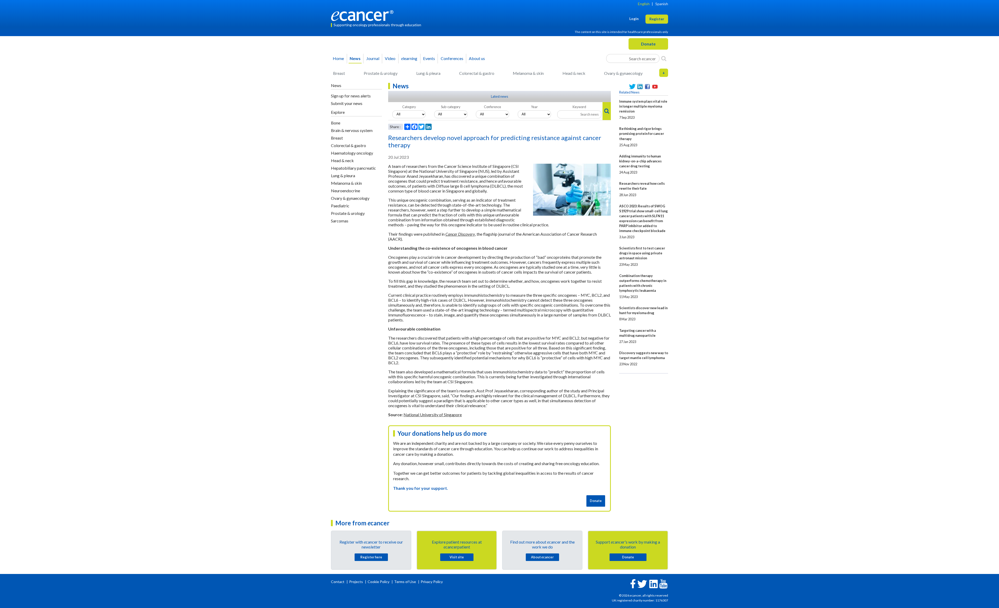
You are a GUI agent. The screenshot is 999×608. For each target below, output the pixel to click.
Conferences (452, 58)
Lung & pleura (428, 73)
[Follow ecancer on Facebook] (633, 583)
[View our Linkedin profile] (640, 86)
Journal (372, 58)
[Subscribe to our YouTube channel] (655, 86)
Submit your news (346, 103)
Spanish (661, 4)
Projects (356, 581)
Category (409, 107)
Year (534, 107)
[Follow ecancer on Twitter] (642, 583)
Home (338, 58)
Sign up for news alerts (351, 95)
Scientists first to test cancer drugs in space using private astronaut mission (642, 253)
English (644, 4)
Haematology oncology (352, 152)
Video (390, 58)
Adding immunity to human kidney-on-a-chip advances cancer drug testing (640, 161)
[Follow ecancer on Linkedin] (653, 583)
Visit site (457, 557)
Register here (371, 557)
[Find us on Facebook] (647, 86)
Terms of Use (405, 581)
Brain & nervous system (352, 130)
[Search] (663, 58)
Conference (492, 107)
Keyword (579, 107)
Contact (338, 581)
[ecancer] (363, 15)
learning (409, 58)
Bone (335, 122)
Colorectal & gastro (476, 73)
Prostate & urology (381, 73)
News (355, 58)
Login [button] (634, 18)
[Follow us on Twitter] (632, 86)
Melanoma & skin (528, 73)
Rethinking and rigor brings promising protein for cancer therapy (641, 134)
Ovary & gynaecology (623, 73)
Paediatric (340, 205)
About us (477, 58)
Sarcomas (339, 220)
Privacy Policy (432, 581)
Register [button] (656, 19)
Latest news (499, 96)
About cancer (542, 557)
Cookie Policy (378, 581)
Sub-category (450, 107)
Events (429, 58)
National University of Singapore (433, 414)
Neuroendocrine (345, 190)
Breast (339, 73)
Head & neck (573, 73)
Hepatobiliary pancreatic (353, 168)
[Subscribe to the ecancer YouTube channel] (663, 583)
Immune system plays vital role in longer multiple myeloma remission (643, 106)
